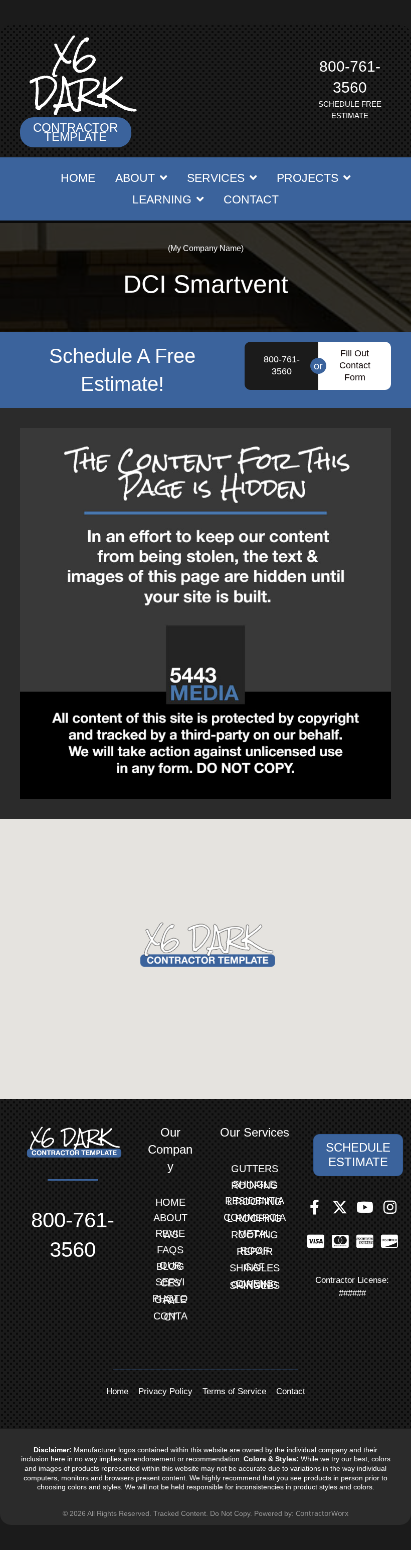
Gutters (254, 1168)
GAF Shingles (255, 1267)
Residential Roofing (254, 1201)
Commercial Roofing (255, 1218)
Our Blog (170, 1266)
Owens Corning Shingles (255, 1284)
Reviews (170, 1234)
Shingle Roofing (254, 1185)
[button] (75, 132)
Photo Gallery (170, 1299)
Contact (170, 1316)
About (170, 1217)
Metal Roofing (254, 1234)
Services (170, 1282)
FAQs (170, 1249)
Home (170, 1202)
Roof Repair (255, 1251)
